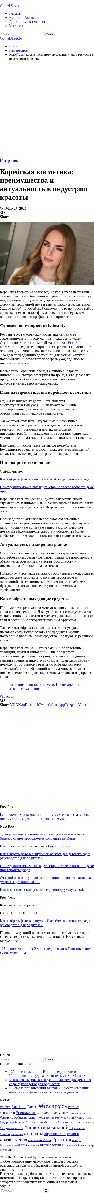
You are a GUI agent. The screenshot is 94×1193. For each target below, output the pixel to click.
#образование (77, 1128)
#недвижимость (12, 1128)
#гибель (44, 1112)
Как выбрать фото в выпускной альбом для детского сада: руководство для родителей (50, 1082)
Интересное (9, 161)
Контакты (16, 26)
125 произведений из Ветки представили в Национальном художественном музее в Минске (47, 1074)
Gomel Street (9, 6)
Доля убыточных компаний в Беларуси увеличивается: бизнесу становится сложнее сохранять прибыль (43, 836)
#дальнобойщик (13, 1117)
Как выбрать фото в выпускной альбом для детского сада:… (47, 479)
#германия (26, 1112)
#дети (44, 1117)
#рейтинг (45, 1140)
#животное (83, 1117)
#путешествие (55, 1134)
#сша (22, 1145)
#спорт (76, 1140)
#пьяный (73, 1134)
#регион (33, 1140)
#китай (42, 1122)
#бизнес (73, 1107)
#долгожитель (58, 1117)
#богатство (7, 1112)
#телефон (33, 1145)
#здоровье (7, 1122)
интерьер (6, 1149)
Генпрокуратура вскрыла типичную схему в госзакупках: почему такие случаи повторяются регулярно (45, 817)
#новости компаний (46, 1127)
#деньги (33, 1117)
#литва (75, 1122)
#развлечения (13, 1139)
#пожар (5, 1134)
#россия (61, 1139)
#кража (52, 1122)
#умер (89, 1145)
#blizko (5, 1107)
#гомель (59, 1112)
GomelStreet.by (11, 38)
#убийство (78, 1145)
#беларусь (53, 1105)
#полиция (17, 1134)
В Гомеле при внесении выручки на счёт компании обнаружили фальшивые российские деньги (49, 1090)
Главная (15, 13)
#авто (32, 1106)
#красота (7, 696)
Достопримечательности (28, 22)
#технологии (50, 1145)
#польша (33, 1133)
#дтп (70, 1117)
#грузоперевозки (75, 1113)
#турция (66, 1145)
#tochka (19, 1106)
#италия (30, 1122)
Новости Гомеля (21, 17)
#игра (19, 1122)
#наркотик (87, 1122)
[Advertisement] (47, 111)
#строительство (9, 1145)
